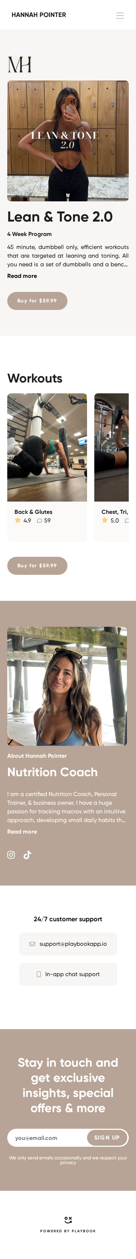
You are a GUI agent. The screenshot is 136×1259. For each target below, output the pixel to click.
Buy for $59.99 (37, 301)
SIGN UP (107, 1137)
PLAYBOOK (84, 1231)
